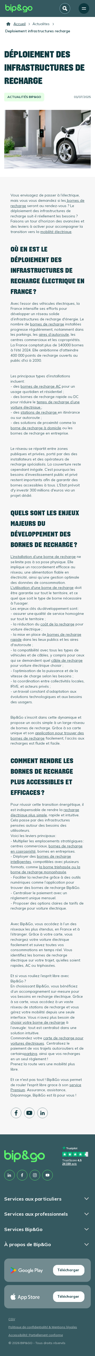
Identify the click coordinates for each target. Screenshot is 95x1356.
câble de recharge (67, 660)
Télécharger (68, 1270)
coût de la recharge (57, 624)
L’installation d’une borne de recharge (43, 556)
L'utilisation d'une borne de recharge (42, 587)
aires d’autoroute (54, 334)
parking (30, 1053)
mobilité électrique (56, 231)
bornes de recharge (47, 324)
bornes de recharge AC (41, 386)
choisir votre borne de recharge (38, 1022)
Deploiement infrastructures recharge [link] (37, 31)
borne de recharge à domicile (36, 428)
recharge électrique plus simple (45, 812)
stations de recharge (39, 412)
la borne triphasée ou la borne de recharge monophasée (45, 870)
